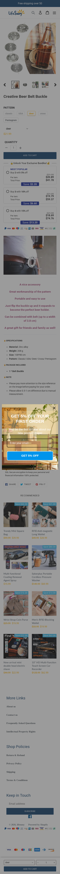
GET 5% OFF (30, 455)
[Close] (54, 408)
